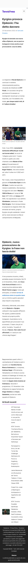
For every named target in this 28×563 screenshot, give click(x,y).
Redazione (6, 528)
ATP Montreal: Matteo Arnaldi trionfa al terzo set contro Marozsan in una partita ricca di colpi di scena (17, 414)
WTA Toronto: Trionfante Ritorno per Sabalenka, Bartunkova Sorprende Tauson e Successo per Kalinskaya (17, 434)
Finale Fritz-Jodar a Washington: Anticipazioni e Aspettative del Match (16, 492)
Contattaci (14, 551)
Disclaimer (21, 528)
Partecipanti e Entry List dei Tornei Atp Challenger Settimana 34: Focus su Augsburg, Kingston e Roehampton (15, 456)
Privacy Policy (14, 528)
